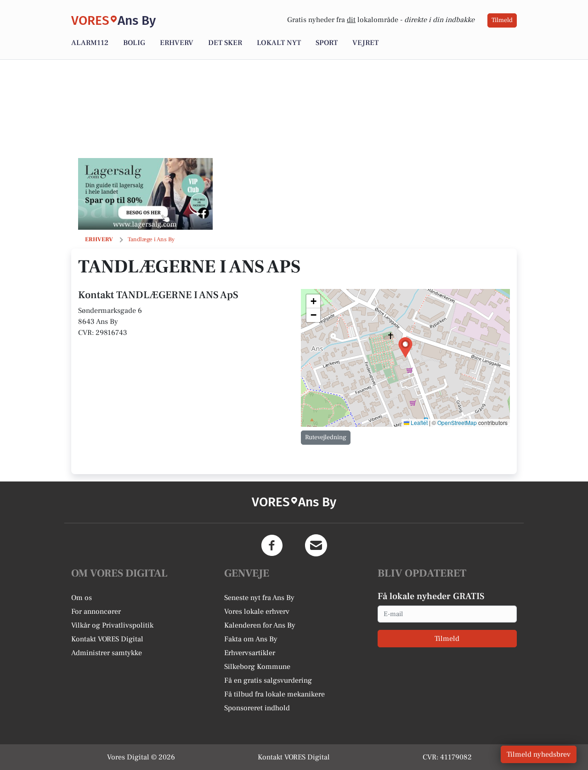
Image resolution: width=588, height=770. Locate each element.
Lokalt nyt (279, 42)
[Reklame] (145, 194)
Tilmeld (502, 20)
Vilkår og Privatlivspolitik (112, 625)
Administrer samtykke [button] (106, 652)
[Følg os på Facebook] (272, 545)
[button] (405, 347)
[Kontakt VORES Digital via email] (316, 545)
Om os (81, 597)
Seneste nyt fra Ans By (259, 597)
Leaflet (418, 422)
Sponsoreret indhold (257, 708)
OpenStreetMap (457, 422)
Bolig (134, 42)
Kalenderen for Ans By (259, 625)
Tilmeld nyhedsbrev (539, 754)
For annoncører (96, 611)
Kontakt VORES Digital (107, 639)
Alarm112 (89, 42)
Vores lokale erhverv (256, 611)
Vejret (365, 42)
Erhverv (176, 42)
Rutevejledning (325, 437)
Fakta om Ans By (250, 639)
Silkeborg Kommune (257, 666)
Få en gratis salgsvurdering (268, 680)
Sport (327, 42)
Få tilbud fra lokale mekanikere (274, 694)
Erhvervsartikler (249, 652)
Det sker (225, 42)
